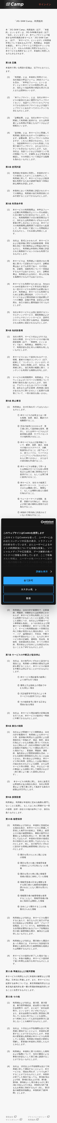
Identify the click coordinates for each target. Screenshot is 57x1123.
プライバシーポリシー (37, 1117)
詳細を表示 (42, 571)
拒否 (28, 598)
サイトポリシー (12, 1120)
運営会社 (9, 1117)
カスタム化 (27, 589)
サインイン (45, 4)
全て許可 (28, 580)
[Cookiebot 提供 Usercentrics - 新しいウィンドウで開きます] (41, 522)
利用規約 (32, 1120)
